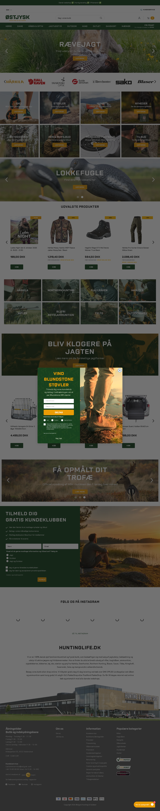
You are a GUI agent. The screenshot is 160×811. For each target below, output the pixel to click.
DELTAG (59, 412)
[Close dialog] (120, 370)
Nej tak (59, 438)
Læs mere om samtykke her (50, 433)
